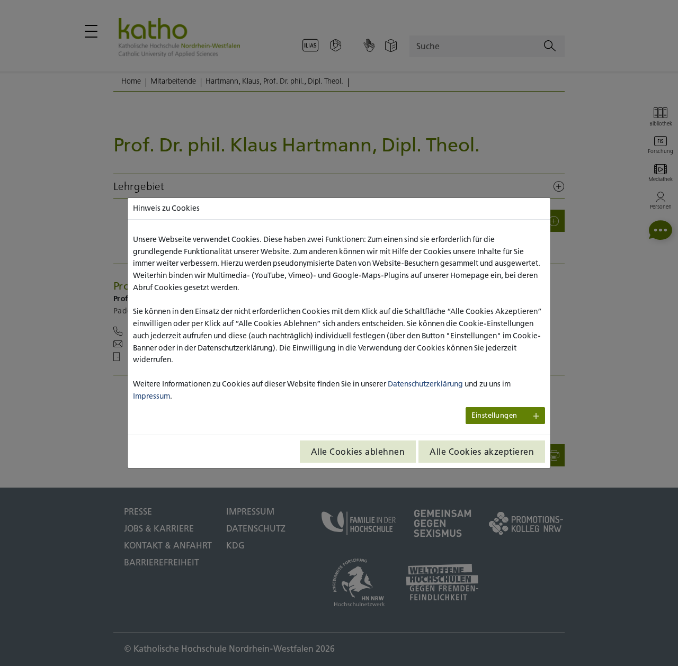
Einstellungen (494, 415)
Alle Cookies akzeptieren (482, 451)
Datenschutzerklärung (425, 384)
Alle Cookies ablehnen (358, 451)
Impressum (151, 396)
